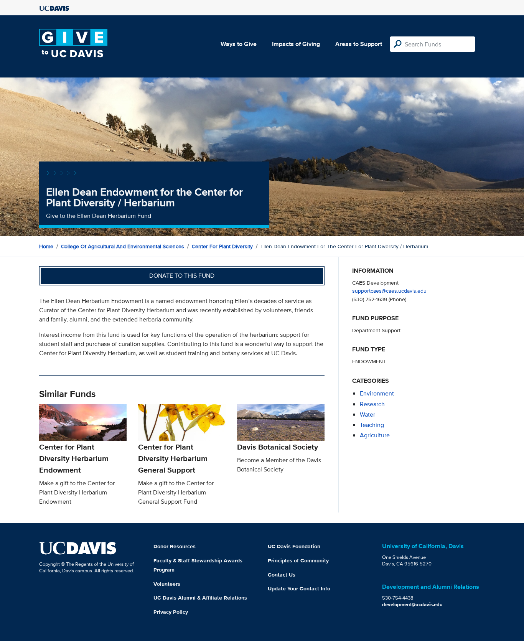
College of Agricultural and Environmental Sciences (122, 246)
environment (377, 393)
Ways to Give (239, 44)
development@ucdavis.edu (412, 604)
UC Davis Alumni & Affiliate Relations (200, 597)
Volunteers (166, 584)
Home (46, 246)
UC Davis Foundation (294, 546)
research (372, 404)
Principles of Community (298, 560)
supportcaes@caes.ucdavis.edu (389, 291)
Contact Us (281, 574)
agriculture (375, 435)
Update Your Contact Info (299, 588)
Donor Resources (174, 546)
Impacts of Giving (296, 44)
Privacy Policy (170, 612)
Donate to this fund (181, 275)
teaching (372, 424)
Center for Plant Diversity (222, 246)
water (367, 414)
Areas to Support (358, 44)
